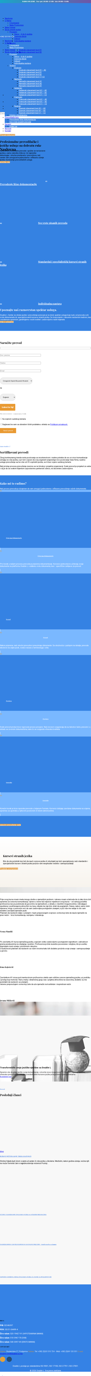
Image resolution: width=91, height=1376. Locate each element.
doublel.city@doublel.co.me (11, 1354)
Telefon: (31, 1351)
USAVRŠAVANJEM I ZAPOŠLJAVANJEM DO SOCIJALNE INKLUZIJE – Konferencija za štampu (28, 1244)
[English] (1, 1375)
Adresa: (3, 1351)
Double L (40, 1370)
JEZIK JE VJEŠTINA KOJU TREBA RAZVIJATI (15, 1156)
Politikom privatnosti (59, 424)
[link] (2, 1359)
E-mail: (80, 1351)
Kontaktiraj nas (5, 1077)
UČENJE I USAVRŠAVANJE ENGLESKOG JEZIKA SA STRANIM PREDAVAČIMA (23, 1214)
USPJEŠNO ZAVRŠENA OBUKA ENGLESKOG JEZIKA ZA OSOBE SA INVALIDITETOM (25, 1277)
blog (2, 1151)
